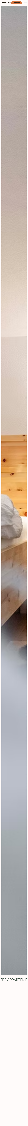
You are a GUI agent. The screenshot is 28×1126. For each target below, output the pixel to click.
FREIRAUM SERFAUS (6, 3)
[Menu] (25, 2)
